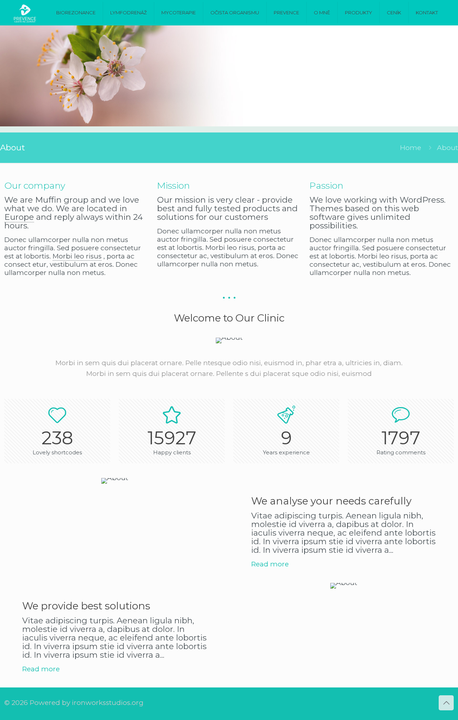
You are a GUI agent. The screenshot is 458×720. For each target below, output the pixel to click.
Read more (270, 564)
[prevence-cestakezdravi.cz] (24, 12)
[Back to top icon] (446, 702)
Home (410, 148)
